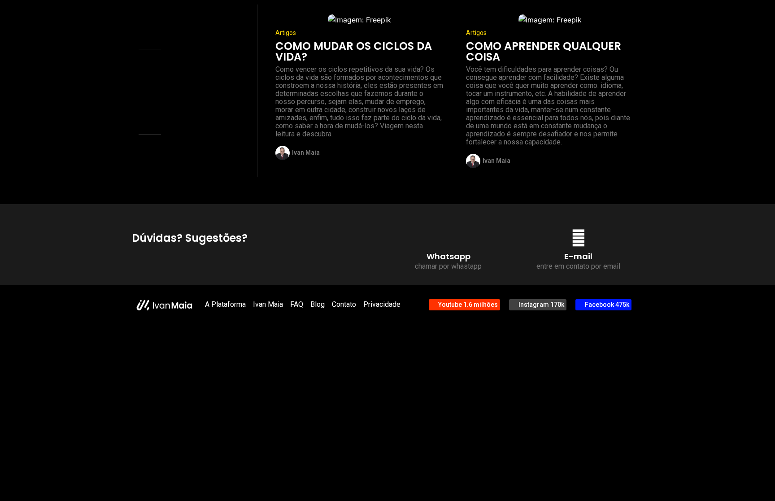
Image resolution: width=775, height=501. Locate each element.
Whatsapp (448, 256)
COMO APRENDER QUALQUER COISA (543, 51)
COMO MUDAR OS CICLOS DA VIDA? (353, 51)
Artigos (285, 32)
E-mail (578, 256)
